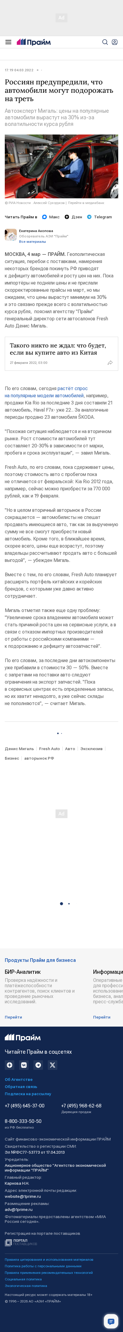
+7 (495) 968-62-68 (81, 1108)
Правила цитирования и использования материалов (49, 1259)
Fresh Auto (49, 748)
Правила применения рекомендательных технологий (49, 1273)
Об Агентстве (19, 1079)
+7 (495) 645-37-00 (24, 1106)
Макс (54, 216)
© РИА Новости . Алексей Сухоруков (35, 203)
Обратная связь (21, 1086)
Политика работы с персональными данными (43, 1266)
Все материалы (32, 241)
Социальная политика (23, 1279)
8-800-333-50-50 (23, 1124)
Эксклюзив (91, 748)
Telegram (103, 216)
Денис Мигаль (19, 748)
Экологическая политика (26, 1286)
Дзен (77, 216)
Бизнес (12, 758)
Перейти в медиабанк (86, 203)
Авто (70, 748)
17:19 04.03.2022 (19, 70)
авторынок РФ (39, 758)
